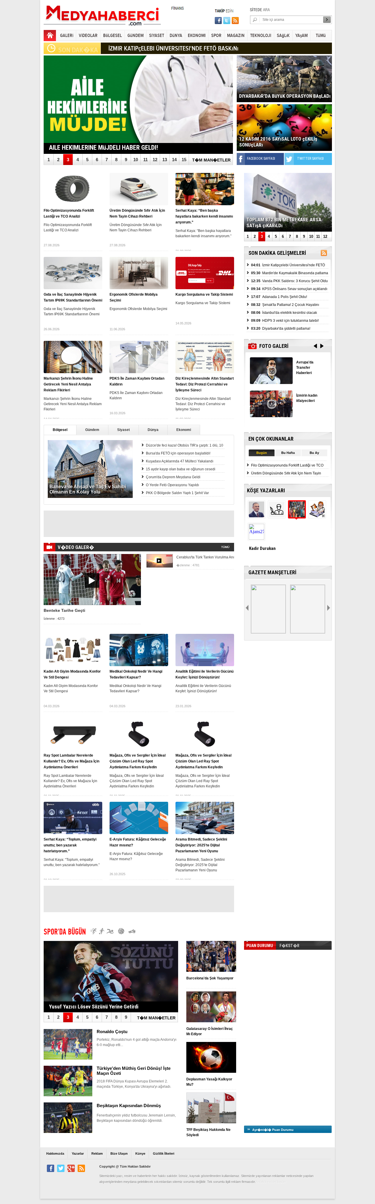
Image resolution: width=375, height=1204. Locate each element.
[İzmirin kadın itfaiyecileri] (271, 415)
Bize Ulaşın (119, 1153)
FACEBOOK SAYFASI (261, 158)
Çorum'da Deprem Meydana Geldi (173, 477)
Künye (140, 1153)
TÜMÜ (225, 547)
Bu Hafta (288, 452)
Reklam (97, 1153)
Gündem (92, 430)
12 (155, 159)
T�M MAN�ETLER (211, 160)
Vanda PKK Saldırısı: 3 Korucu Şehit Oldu (289, 281)
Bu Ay (314, 452)
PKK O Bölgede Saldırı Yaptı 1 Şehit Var (177, 493)
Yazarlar (78, 1153)
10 (135, 159)
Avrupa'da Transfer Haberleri (304, 367)
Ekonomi (183, 430)
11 (145, 159)
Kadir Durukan (262, 548)
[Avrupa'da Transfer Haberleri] (271, 382)
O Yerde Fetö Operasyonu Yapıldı (172, 485)
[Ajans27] (256, 538)
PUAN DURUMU (259, 945)
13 (164, 159)
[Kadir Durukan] (296, 515)
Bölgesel (60, 430)
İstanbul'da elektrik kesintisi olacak (284, 313)
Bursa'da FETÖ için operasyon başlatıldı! (178, 453)
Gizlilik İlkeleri (163, 1153)
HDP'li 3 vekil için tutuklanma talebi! (285, 321)
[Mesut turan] (316, 515)
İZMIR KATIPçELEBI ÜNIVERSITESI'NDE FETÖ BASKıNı (173, 49)
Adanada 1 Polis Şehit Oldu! (279, 297)
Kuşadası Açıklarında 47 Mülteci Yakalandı (179, 461)
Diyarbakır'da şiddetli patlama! (280, 328)
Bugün (261, 452)
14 (174, 159)
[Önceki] (248, 608)
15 (184, 159)
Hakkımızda (55, 1153)
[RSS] (324, 254)
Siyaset (123, 430)
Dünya (153, 430)
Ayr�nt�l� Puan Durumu (273, 1129)
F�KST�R (289, 945)
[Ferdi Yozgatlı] (256, 515)
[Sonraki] (329, 608)
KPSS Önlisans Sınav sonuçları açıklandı (289, 289)
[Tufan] (276, 515)
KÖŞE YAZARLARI (266, 490)
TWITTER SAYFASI (310, 158)
